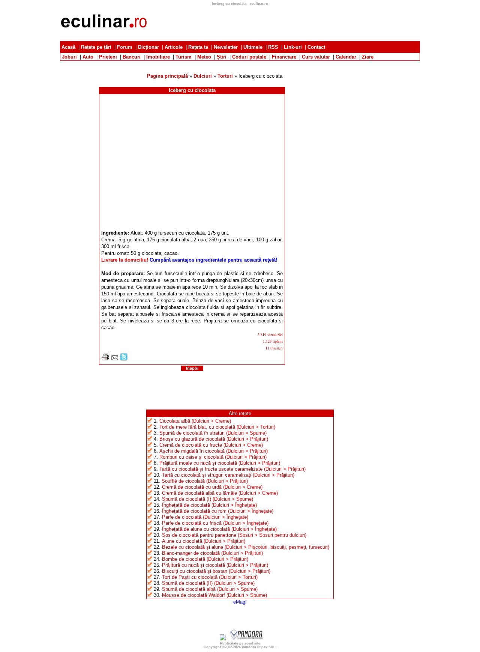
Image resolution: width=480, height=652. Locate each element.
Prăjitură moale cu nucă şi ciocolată (198, 463)
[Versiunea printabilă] (105, 359)
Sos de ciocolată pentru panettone (199, 535)
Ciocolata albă (174, 421)
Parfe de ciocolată (181, 517)
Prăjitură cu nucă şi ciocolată (193, 565)
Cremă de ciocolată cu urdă (192, 487)
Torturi (225, 76)
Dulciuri (203, 76)
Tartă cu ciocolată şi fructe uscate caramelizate (210, 469)
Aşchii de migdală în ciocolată (192, 451)
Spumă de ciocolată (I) (186, 499)
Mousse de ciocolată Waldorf (193, 595)
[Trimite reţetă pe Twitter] (124, 359)
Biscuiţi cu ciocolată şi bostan (194, 571)
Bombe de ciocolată (183, 559)
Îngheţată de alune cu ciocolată (196, 529)
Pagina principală (167, 76)
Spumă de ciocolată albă (189, 589)
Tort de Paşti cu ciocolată (190, 577)
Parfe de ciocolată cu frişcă (192, 523)
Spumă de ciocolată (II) (187, 583)
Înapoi (192, 368)
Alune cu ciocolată (182, 541)
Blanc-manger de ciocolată (191, 553)
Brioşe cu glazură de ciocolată (192, 439)
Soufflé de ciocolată (183, 481)
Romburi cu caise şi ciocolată (191, 457)
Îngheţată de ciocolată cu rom (194, 511)
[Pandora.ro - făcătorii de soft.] (246, 638)
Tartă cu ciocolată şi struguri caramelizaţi (206, 475)
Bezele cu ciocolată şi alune (192, 547)
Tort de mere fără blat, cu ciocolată (197, 427)
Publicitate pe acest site (240, 643)
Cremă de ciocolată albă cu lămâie (199, 493)
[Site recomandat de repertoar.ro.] (223, 638)
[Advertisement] (240, 63)
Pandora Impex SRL (259, 647)
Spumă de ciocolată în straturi (192, 433)
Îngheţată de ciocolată (186, 505)
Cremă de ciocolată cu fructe (190, 445)
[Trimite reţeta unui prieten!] (114, 359)
